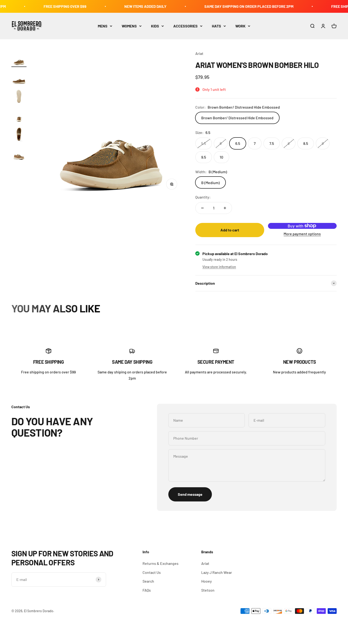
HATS (216, 26)
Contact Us (152, 572)
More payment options (302, 233)
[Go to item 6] (19, 153)
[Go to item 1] (19, 58)
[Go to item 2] (19, 77)
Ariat (199, 53)
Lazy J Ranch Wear (216, 572)
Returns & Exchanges (160, 563)
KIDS (155, 26)
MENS (102, 26)
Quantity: (203, 197)
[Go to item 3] (19, 96)
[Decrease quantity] (202, 208)
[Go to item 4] (19, 115)
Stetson (207, 590)
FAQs (147, 590)
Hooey (206, 581)
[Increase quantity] (225, 208)
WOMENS (129, 26)
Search (148, 581)
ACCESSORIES (185, 26)
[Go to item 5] (19, 134)
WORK (240, 26)
